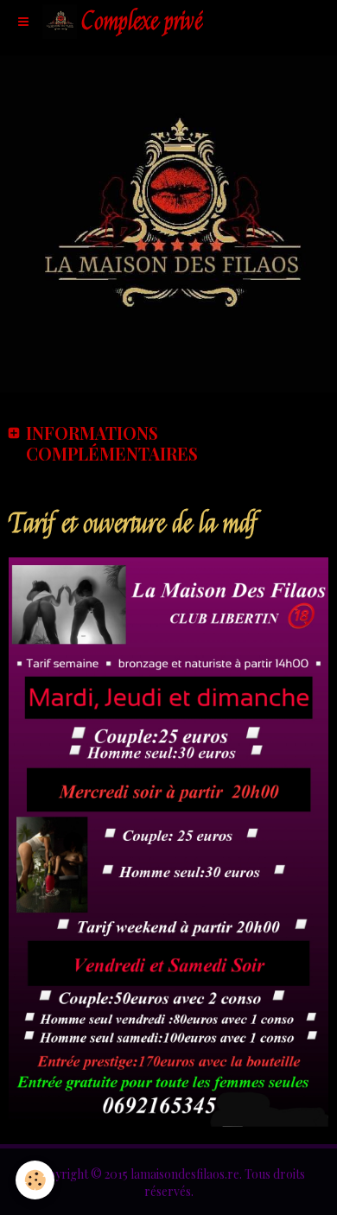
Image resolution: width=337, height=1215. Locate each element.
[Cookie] (35, 1180)
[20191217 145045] (168, 840)
